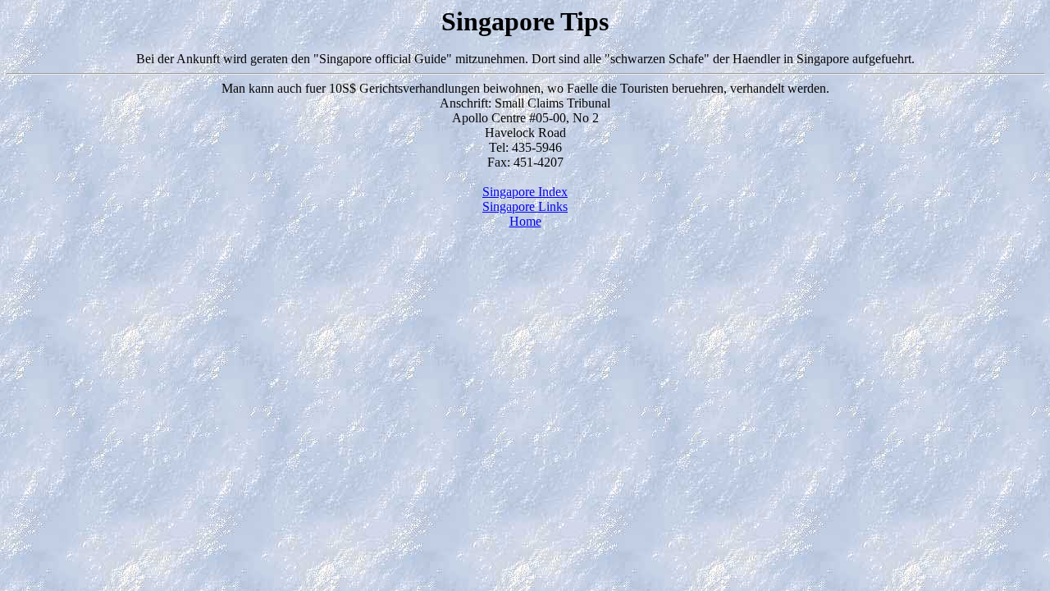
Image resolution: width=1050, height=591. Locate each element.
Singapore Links (525, 206)
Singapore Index (525, 192)
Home (525, 221)
